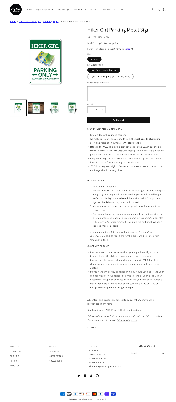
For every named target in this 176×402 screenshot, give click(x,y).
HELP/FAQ (53, 346)
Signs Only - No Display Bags (103, 70)
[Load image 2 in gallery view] (36, 108)
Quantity (91, 104)
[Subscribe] (163, 353)
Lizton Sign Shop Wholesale (83, 399)
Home (13, 21)
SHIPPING (14, 356)
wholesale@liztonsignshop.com (105, 366)
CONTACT (93, 346)
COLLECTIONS (55, 361)
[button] (44, 9)
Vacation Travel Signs (30, 21)
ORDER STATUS (56, 356)
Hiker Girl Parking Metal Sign (75, 21)
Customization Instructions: (98, 82)
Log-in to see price (107, 43)
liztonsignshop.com (127, 320)
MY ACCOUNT (16, 351)
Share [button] (93, 327)
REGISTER (14, 346)
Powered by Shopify (100, 399)
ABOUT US (14, 365)
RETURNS (14, 361)
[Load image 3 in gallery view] (54, 108)
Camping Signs (50, 21)
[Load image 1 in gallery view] (18, 108)
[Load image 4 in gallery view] (72, 108)
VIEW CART (54, 351)
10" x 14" (94, 59)
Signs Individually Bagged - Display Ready (110, 76)
